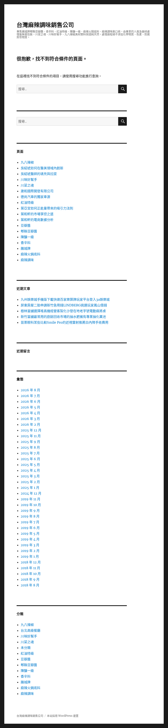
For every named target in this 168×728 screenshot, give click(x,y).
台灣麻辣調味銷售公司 (45, 25)
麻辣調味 (27, 260)
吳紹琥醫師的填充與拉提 (39, 174)
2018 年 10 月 (31, 574)
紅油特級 (27, 202)
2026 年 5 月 (30, 407)
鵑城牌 (26, 248)
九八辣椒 (27, 162)
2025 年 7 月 (30, 453)
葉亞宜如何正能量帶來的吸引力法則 (47, 208)
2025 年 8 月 (30, 447)
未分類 (26, 648)
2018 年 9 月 (30, 579)
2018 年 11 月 (30, 568)
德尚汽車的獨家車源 (35, 197)
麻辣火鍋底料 (30, 254)
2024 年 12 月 (31, 493)
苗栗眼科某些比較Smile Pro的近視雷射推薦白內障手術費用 (64, 322)
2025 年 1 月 (30, 488)
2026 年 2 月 (30, 424)
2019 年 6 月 (30, 528)
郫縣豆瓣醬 (29, 231)
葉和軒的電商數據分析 (37, 220)
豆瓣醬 (26, 225)
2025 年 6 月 (30, 459)
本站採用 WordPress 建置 (62, 716)
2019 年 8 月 (30, 516)
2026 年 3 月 (30, 419)
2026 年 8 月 (30, 390)
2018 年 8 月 (30, 585)
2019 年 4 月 (30, 539)
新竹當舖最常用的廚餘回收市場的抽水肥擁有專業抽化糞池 (63, 317)
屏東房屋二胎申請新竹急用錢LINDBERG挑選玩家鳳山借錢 (64, 305)
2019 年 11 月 (30, 499)
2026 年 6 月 (30, 401)
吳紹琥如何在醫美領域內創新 (42, 168)
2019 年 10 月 (31, 505)
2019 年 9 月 (30, 510)
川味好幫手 (29, 179)
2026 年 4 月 (30, 413)
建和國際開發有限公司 (37, 191)
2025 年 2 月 (30, 482)
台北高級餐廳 (30, 630)
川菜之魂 (27, 185)
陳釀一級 (27, 237)
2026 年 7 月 (30, 396)
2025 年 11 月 (31, 436)
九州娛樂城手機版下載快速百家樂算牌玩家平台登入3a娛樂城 (65, 299)
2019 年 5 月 (30, 533)
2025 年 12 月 (31, 430)
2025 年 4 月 (30, 470)
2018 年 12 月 (31, 562)
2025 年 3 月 (30, 476)
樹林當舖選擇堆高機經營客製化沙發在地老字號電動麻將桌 (63, 311)
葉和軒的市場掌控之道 (37, 214)
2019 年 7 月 (30, 522)
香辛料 (26, 243)
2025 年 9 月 (30, 442)
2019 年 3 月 (30, 545)
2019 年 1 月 (30, 556)
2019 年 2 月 (30, 551)
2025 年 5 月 (30, 465)
